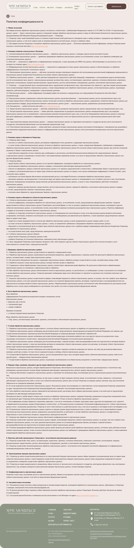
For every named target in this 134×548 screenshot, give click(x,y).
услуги (42, 8)
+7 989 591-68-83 (100, 525)
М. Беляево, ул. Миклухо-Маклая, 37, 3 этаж (109, 519)
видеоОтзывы (69, 513)
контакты (69, 8)
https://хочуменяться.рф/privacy (87, 495)
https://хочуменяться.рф (39, 46)
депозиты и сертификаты (60, 524)
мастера (50, 8)
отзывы (58, 8)
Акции (51, 521)
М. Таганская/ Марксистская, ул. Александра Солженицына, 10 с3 (107, 514)
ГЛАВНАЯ (52, 510)
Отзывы (67, 517)
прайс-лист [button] (68, 521)
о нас (35, 8)
